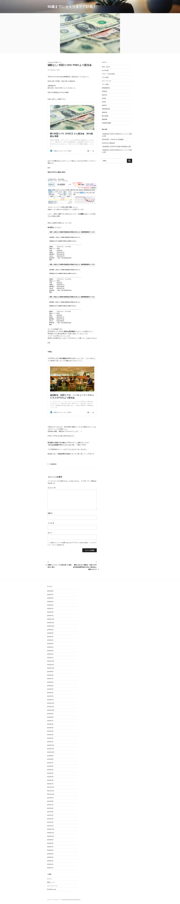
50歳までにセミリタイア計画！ (72, 7)
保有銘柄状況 (53, 464)
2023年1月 (50, 741)
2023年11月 (50, 706)
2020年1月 (50, 867)
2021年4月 (50, 815)
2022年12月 (50, 745)
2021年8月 (50, 801)
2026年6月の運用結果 (108, 143)
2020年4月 (50, 857)
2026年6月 (50, 598)
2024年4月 (50, 689)
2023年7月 (50, 720)
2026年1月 (50, 615)
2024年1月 (50, 699)
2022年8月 (50, 759)
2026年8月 (50, 591)
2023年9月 (50, 713)
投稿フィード (51, 882)
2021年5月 (50, 811)
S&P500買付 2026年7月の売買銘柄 (113, 139)
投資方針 (104, 95)
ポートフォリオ (106, 81)
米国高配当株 (106, 109)
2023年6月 (50, 724)
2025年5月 (50, 643)
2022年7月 (50, 762)
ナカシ (60, 62)
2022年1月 (50, 783)
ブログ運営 (105, 77)
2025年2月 (50, 654)
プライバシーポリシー (53, 899)
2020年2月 (50, 864)
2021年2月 (50, 822)
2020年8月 (50, 843)
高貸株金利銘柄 (106, 123)
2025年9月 (50, 629)
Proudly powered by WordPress (71, 899)
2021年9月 (50, 798)
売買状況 (104, 91)
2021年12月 (50, 787)
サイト (50, 533)
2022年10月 (50, 752)
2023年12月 (50, 703)
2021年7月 (50, 804)
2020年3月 (50, 861)
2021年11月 (50, 790)
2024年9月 (50, 671)
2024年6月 (50, 682)
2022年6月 (50, 766)
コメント (52, 488)
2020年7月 (50, 847)
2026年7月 (50, 594)
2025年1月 (50, 657)
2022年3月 (50, 776)
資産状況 (104, 112)
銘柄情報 (104, 119)
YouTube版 (105, 70)
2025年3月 (50, 650)
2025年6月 (50, 640)
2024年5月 (50, 685)
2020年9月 (50, 839)
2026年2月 (50, 612)
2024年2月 (50, 696)
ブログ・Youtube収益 (108, 74)
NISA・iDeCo (106, 67)
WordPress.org (51, 889)
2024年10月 (50, 668)
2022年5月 (50, 769)
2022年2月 (50, 780)
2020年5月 (50, 854)
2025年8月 (50, 633)
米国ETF (104, 105)
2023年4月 (50, 731)
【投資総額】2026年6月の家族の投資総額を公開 (116, 146)
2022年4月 (50, 773)
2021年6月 (50, 808)
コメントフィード (52, 886)
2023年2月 (50, 738)
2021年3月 (50, 819)
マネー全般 (105, 84)
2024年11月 (50, 664)
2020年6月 (50, 850)
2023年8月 (50, 717)
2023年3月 (50, 734)
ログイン (49, 879)
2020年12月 (50, 829)
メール (51, 523)
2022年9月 (50, 755)
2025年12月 (50, 619)
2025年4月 (50, 647)
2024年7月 (50, 678)
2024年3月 (50, 692)
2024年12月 (50, 661)
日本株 (104, 98)
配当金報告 (105, 116)
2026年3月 (50, 608)
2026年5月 (50, 601)
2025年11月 (50, 622)
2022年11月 (50, 748)
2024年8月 (50, 675)
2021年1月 (50, 826)
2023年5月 (50, 727)
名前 (50, 513)
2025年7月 (50, 636)
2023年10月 (50, 710)
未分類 (104, 102)
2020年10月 (50, 836)
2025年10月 (50, 626)
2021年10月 (50, 794)
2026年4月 (50, 605)
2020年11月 (50, 832)
